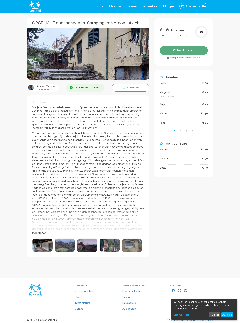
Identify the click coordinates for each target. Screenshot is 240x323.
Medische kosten (132, 291)
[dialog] (204, 309)
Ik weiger (214, 315)
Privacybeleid (205, 319)
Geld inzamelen (84, 291)
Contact (79, 308)
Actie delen (132, 87)
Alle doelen (129, 308)
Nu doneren (185, 50)
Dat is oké (227, 315)
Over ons (80, 297)
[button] (150, 6)
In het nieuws (82, 302)
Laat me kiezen (182, 315)
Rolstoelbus (129, 302)
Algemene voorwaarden (181, 319)
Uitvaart (126, 297)
